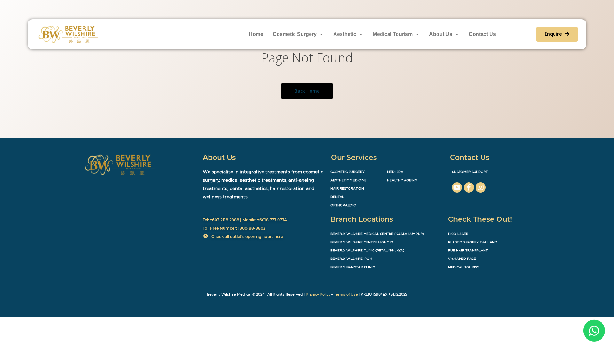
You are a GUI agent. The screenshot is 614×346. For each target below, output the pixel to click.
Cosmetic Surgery (295, 34)
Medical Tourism (393, 34)
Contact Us (482, 34)
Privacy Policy (318, 294)
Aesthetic (344, 34)
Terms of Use (346, 294)
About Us (440, 34)
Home (256, 34)
